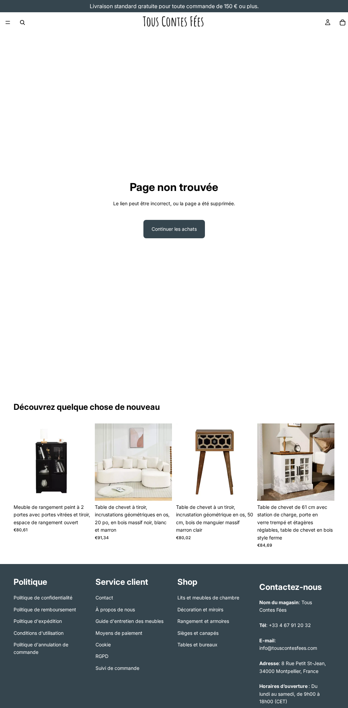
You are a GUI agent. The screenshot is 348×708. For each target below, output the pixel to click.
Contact (104, 598)
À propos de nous (115, 609)
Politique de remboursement (45, 609)
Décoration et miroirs (200, 609)
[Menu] (8, 22)
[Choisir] (80, 490)
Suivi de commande (117, 668)
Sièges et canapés (198, 633)
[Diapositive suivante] (83, 462)
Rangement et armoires (203, 621)
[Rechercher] (22, 22)
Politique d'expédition (38, 621)
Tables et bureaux (197, 644)
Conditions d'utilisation (39, 633)
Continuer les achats (174, 229)
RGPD (101, 656)
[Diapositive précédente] (21, 462)
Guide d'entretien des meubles (129, 621)
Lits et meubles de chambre (208, 598)
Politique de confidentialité (43, 598)
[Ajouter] (243, 490)
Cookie (103, 644)
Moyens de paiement (118, 633)
